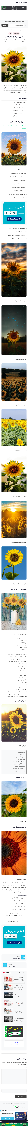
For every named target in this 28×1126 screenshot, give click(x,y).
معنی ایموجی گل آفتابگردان (18, 898)
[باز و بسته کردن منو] (17, 2)
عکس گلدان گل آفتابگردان (17, 105)
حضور (23, 666)
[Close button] (27, 1110)
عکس (10, 33)
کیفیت (25, 88)
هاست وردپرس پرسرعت (11, 1103)
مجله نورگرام (23, 2)
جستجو (4, 25)
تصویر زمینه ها (20, 30)
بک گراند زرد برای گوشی (19, 904)
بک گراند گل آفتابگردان (17, 113)
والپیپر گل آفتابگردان (18, 111)
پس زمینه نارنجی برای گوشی (18, 901)
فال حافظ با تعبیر (14, 1043)
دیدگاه (25, 1067)
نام (26, 1088)
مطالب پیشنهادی (17, 116)
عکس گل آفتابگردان (18, 108)
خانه (26, 30)
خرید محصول (7, 1118)
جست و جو (21, 685)
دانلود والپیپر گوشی (14, 1045)
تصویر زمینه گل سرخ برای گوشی (17, 907)
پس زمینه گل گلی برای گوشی (18, 909)
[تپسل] (0, 1121)
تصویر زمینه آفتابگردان (19, 102)
